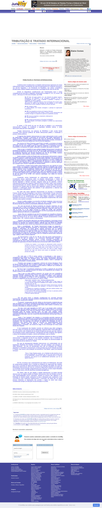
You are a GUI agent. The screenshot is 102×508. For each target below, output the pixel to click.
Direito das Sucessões (56, 489)
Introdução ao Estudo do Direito (58, 466)
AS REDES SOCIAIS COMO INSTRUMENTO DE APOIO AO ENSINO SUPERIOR (77, 85)
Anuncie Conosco (15, 478)
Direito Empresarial (55, 470)
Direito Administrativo (55, 477)
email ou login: (18, 448)
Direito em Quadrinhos (36, 495)
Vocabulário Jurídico (35, 485)
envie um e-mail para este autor (74, 76)
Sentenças (33, 493)
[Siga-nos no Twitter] (90, 9)
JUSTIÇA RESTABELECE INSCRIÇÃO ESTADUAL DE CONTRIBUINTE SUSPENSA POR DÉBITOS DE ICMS (76, 154)
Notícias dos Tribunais (36, 479)
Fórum (32, 500)
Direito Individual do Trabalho (57, 472)
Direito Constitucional (55, 492)
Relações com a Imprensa (76, 473)
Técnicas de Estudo (75, 474)
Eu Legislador (34, 482)
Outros (52, 496)
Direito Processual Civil (56, 474)
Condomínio (53, 476)
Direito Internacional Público (57, 494)
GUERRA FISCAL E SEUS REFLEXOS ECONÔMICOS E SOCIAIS (74, 173)
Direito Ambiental (54, 479)
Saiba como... (51, 70)
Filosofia (73, 472)
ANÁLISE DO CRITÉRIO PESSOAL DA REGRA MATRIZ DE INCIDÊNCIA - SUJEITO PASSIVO (76, 98)
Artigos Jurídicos (33, 43)
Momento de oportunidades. (72, 162)
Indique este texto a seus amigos (48, 61)
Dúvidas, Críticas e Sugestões (17, 484)
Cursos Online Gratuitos (36, 466)
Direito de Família (55, 471)
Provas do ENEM (34, 471)
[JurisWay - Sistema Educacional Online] (19, 7)
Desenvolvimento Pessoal (76, 466)
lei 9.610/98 (22, 414)
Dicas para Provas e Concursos (38, 472)
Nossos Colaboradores (16, 469)
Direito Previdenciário (55, 482)
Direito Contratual (55, 493)
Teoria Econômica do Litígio (57, 495)
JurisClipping (34, 481)
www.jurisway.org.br (41, 421)
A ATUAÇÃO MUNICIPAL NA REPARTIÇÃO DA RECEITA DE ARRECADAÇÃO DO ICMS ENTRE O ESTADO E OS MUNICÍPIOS (76, 169)
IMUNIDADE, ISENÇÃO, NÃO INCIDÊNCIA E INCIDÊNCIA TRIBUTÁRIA (76, 102)
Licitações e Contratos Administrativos (59, 491)
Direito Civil (53, 467)
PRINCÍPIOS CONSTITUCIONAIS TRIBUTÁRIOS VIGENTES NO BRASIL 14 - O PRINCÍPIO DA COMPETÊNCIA (76, 158)
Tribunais (33, 490)
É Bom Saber (34, 484)
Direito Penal (54, 469)
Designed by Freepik (15, 491)
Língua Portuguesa (75, 469)
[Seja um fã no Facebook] (88, 9)
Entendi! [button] (96, 505)
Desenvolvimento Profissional (77, 467)
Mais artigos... (86, 106)
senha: (16, 453)
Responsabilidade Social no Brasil (18, 471)
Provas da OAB (34, 469)
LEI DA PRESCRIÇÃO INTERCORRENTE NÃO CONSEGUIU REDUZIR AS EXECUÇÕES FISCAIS (76, 165)
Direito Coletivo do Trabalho (57, 473)
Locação (53, 484)
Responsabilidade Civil (56, 486)
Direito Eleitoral (54, 490)
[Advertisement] (51, 25)
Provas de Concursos (35, 470)
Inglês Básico (74, 470)
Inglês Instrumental (75, 471)
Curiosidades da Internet (36, 497)
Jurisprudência (34, 492)
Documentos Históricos (36, 499)
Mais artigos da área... (85, 175)
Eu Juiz (32, 483)
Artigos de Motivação (35, 477)
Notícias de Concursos (36, 480)
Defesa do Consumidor (36, 487)
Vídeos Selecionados (35, 467)
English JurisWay (35, 501)
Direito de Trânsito (55, 487)
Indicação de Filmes (35, 496)
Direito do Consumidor (56, 480)
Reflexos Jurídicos (35, 489)
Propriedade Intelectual (56, 485)
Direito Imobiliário (55, 481)
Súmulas (33, 494)
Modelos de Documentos (36, 473)
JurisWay (14, 43)
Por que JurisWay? (15, 467)
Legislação (33, 491)
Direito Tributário (42, 43)
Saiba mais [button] (72, 505)
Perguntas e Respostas (36, 475)
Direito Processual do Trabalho (57, 475)
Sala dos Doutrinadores (22, 43)
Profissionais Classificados (17, 470)
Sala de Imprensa (35, 486)
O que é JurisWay (15, 466)
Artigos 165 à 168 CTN (71, 147)
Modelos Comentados (36, 474)
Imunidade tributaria (70, 139)
